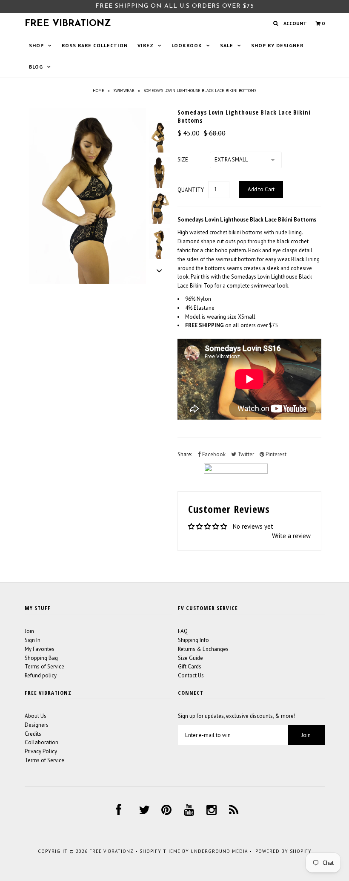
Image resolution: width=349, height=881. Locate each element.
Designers (37, 724)
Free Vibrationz (68, 24)
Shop (36, 45)
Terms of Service (44, 666)
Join (29, 631)
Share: (184, 454)
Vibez (145, 45)
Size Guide (190, 658)
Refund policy (41, 675)
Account (295, 23)
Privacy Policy (41, 751)
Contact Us (191, 675)
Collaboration (41, 742)
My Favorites (39, 649)
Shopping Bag (41, 658)
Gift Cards (189, 666)
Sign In (32, 640)
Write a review (291, 536)
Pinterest (275, 454)
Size (182, 159)
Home (98, 90)
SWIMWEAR (123, 90)
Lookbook (187, 45)
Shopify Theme (160, 851)
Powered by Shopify (283, 851)
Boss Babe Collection (95, 45)
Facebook (213, 454)
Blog (36, 66)
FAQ (183, 631)
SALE (226, 45)
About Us (35, 716)
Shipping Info (193, 640)
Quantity (190, 189)
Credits (33, 733)
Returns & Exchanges (203, 649)
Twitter (245, 454)
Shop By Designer (277, 45)
